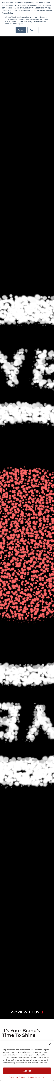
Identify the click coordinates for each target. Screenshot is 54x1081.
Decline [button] (33, 30)
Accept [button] (20, 30)
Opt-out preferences (17, 1077)
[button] (49, 1044)
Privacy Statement (36, 1077)
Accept (27, 1070)
